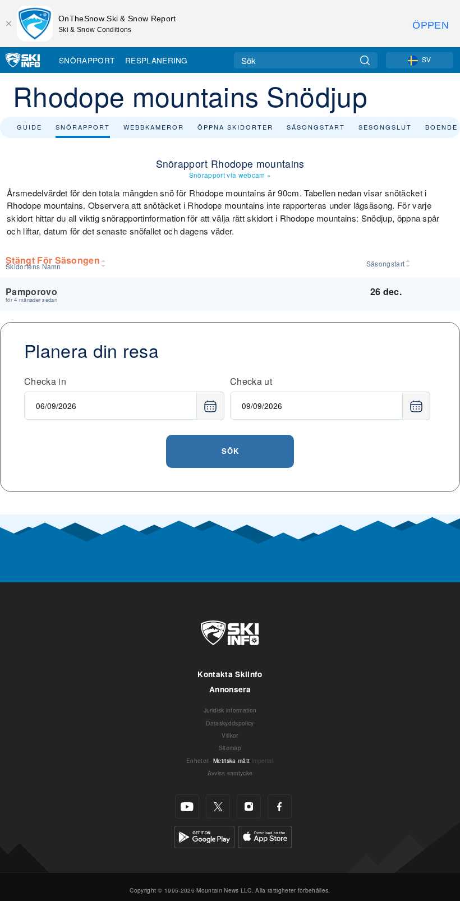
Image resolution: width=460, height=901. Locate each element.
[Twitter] (218, 806)
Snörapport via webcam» (230, 175)
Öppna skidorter (235, 126)
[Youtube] (187, 806)
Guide (29, 126)
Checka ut (251, 381)
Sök (230, 450)
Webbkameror (153, 126)
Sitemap (230, 747)
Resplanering (156, 60)
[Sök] (365, 60)
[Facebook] (280, 806)
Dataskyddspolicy (230, 723)
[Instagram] (249, 806)
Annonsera (230, 689)
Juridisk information (230, 710)
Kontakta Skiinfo (229, 674)
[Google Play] (204, 836)
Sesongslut (385, 126)
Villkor (230, 735)
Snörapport (86, 60)
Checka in (45, 381)
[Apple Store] (265, 836)
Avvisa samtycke (230, 773)
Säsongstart (316, 126)
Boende (441, 126)
